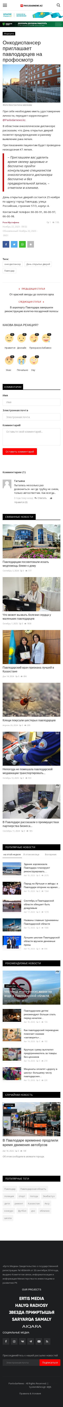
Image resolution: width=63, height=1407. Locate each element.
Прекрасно (34, 347)
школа (8, 1218)
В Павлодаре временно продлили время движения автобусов (30, 1142)
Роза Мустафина (11, 222)
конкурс (8, 1210)
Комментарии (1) (14, 472)
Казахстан (34, 1203)
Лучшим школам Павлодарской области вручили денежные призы (42, 941)
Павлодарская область (33, 1188)
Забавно (46, 347)
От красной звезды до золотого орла (31, 294)
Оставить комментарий (20, 451)
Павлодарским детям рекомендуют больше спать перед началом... (40, 1014)
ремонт (19, 1203)
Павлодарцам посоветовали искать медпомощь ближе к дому (26, 563)
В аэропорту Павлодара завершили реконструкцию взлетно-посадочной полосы (31, 309)
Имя (5, 395)
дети (7, 1203)
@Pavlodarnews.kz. (14, 120)
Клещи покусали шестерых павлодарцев (29, 720)
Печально (22, 369)
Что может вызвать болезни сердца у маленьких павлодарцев (27, 616)
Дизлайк (21, 347)
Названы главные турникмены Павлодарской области (41, 922)
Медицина (9, 33)
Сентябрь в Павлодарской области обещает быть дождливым (39, 904)
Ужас (8, 369)
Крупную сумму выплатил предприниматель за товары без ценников (40, 1053)
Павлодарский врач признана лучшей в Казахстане (28, 669)
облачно (45, 1210)
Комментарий (11, 425)
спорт (22, 1196)
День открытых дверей (38, 264)
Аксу (47, 1203)
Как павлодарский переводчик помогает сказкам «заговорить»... (41, 1034)
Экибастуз (49, 1196)
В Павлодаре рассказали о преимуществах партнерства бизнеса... (31, 824)
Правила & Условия (30, 1393)
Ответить (42, 498)
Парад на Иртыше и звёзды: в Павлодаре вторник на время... (42, 885)
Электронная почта (15, 410)
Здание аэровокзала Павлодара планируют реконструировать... (37, 868)
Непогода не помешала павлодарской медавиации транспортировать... (27, 771)
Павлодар (9, 270)
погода (34, 1196)
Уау (33, 369)
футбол (22, 1210)
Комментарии (12, 386)
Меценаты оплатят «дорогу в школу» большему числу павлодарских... (40, 1073)
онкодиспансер (12, 264)
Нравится (9, 347)
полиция (9, 1196)
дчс (33, 1210)
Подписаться (50, 1362)
